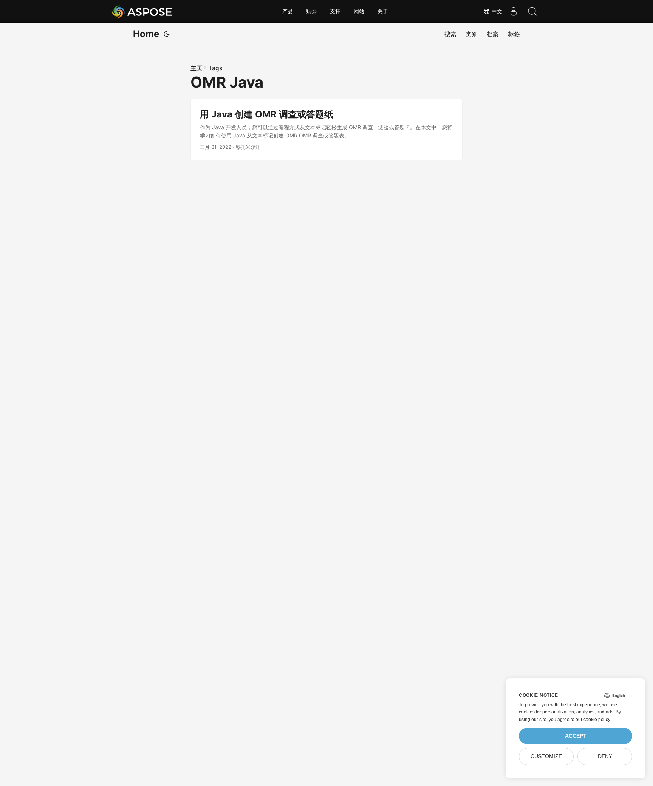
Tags (215, 68)
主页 (196, 68)
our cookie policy (593, 719)
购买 (311, 11)
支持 (335, 11)
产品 (287, 11)
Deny (605, 756)
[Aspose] (142, 11)
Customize (546, 756)
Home (146, 33)
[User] (513, 11)
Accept (575, 736)
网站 (359, 11)
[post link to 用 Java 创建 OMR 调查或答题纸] (326, 129)
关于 (383, 11)
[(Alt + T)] (166, 34)
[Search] (532, 11)
